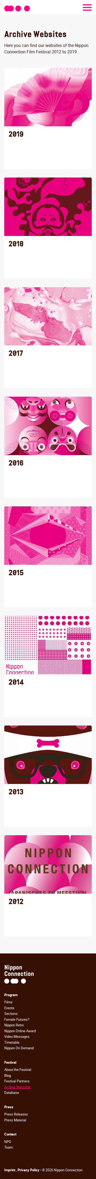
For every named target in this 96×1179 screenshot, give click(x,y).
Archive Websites (17, 1087)
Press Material (15, 1120)
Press (8, 1107)
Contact (10, 1134)
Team (8, 1147)
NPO (7, 1141)
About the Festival (17, 1069)
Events (9, 1007)
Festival (10, 1062)
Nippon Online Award (20, 1030)
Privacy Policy (29, 1170)
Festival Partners (17, 1081)
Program (11, 994)
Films (8, 1002)
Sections (11, 1013)
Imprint (10, 1170)
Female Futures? (16, 1019)
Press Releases (16, 1114)
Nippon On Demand (19, 1048)
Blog (7, 1075)
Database (11, 1092)
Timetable (11, 1042)
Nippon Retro (14, 1025)
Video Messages (17, 1036)
